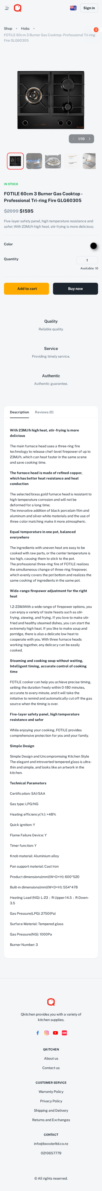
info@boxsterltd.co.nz (51, 1144)
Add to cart (27, 288)
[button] (73, 8)
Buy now (75, 288)
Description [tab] (19, 412)
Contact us (51, 1068)
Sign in (89, 8)
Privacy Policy (51, 1101)
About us (51, 1058)
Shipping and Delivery (51, 1110)
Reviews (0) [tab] (44, 412)
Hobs (25, 28)
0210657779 (51, 1153)
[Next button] (89, 138)
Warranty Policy (51, 1092)
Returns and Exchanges (51, 1120)
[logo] (17, 8)
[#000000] (93, 245)
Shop (8, 28)
